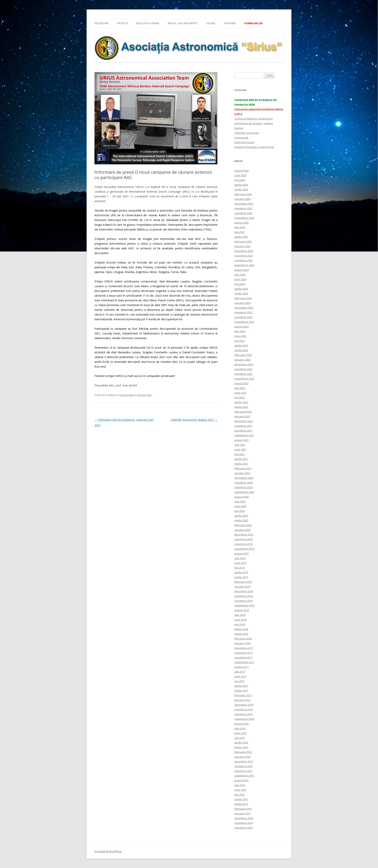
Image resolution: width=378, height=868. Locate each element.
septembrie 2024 (244, 265)
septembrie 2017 (244, 662)
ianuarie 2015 (242, 813)
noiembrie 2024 (243, 255)
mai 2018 (239, 624)
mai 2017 (239, 681)
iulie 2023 (239, 331)
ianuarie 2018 (242, 643)
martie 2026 (241, 189)
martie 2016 (241, 747)
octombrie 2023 (243, 317)
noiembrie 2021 (243, 426)
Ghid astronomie (244, 142)
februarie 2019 (243, 582)
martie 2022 (241, 407)
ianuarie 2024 (242, 303)
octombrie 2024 (243, 260)
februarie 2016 (243, 752)
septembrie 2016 (244, 719)
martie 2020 (241, 520)
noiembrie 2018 (243, 596)
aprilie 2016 (241, 742)
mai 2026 (239, 180)
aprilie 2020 (241, 515)
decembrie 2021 (243, 421)
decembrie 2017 (243, 648)
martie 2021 (241, 463)
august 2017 (241, 667)
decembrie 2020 (243, 478)
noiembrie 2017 (243, 652)
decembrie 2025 (243, 203)
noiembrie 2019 (243, 539)
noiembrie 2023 (243, 312)
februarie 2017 (243, 695)
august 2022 (241, 383)
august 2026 (241, 170)
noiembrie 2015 (243, 766)
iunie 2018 (240, 619)
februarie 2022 (243, 411)
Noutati (238, 128)
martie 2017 (241, 690)
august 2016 (241, 723)
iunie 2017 (240, 676)
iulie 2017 (239, 671)
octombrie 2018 (243, 600)
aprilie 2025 (241, 237)
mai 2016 (239, 738)
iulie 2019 (239, 558)
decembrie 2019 (243, 534)
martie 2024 (241, 293)
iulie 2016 (239, 728)
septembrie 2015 (244, 775)
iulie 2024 (239, 274)
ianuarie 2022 (242, 416)
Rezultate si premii (147, 23)
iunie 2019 (240, 563)
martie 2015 (241, 804)
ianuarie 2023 (242, 359)
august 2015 (241, 780)
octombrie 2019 (243, 544)
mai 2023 (239, 341)
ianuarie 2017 (242, 700)
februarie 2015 (243, 808)
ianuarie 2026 (242, 199)
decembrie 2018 (243, 591)
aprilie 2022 (241, 402)
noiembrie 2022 (243, 369)
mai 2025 (239, 232)
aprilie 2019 (241, 572)
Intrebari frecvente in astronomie (254, 147)
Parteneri (230, 23)
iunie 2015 (240, 790)
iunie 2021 (240, 449)
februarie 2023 (243, 355)
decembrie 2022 (243, 364)
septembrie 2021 (244, 435)
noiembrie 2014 (243, 823)
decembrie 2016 (243, 704)
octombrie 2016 (243, 714)
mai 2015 (239, 794)
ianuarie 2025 (242, 246)
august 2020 (241, 497)
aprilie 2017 (241, 686)
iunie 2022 (240, 393)
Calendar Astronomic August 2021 (194, 419)
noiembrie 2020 (243, 482)
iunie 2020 (240, 506)
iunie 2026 (240, 175)
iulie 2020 (239, 501)
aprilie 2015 (241, 799)
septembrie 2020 (244, 492)
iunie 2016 (240, 733)
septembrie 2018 (244, 605)
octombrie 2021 (243, 430)
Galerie (210, 23)
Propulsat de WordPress (108, 851)
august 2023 (241, 326)
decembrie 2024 (243, 251)
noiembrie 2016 (243, 709)
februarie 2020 (243, 525)
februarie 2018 (243, 638)
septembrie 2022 (244, 378)
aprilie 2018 (241, 629)
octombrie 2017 (243, 657)
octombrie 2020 (243, 487)
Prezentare (101, 23)
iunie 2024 (240, 279)
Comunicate (126, 395)
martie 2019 (241, 577)
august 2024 (241, 270)
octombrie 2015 (243, 771)
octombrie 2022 (243, 374)
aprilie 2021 (241, 459)
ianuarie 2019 (242, 586)
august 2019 (241, 553)
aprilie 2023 (241, 345)
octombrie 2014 (243, 827)
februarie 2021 (243, 468)
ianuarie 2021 (242, 473)
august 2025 (241, 222)
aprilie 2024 (241, 289)
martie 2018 (241, 634)
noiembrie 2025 (243, 208)
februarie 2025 (243, 241)
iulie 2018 (239, 615)
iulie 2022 (239, 388)
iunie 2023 (240, 336)
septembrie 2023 (244, 322)
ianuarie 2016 (242, 756)
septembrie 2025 (244, 218)
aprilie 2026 (241, 185)
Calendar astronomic (246, 133)
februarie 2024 (243, 298)
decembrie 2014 (243, 818)
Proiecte (122, 23)
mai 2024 (239, 284)
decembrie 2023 (243, 307)
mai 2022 (239, 397)
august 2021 (241, 440)
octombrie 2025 (243, 213)
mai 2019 (239, 567)
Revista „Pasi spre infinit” (183, 23)
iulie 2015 (239, 785)
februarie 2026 (243, 194)
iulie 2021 (239, 445)
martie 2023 (241, 350)
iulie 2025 (239, 227)
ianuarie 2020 (242, 530)
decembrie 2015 (243, 761)
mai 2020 (239, 511)
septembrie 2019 (244, 549)
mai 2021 (239, 454)
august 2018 (241, 610)
